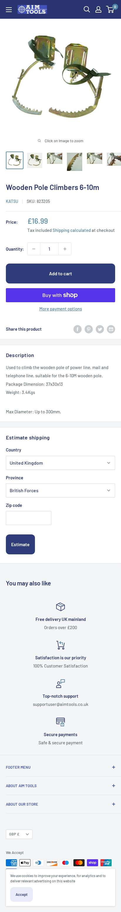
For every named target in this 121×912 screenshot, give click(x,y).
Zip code (14, 505)
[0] (110, 9)
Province (14, 477)
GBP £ (14, 834)
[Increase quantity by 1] (65, 249)
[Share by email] (111, 329)
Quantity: (15, 249)
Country (13, 449)
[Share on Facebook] (77, 329)
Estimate (20, 544)
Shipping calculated (72, 230)
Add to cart (60, 273)
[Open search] (87, 9)
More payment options (60, 308)
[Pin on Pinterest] (89, 329)
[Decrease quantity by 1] (34, 249)
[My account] (98, 9)
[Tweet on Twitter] (100, 329)
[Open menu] (9, 9)
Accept (22, 894)
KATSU (12, 201)
